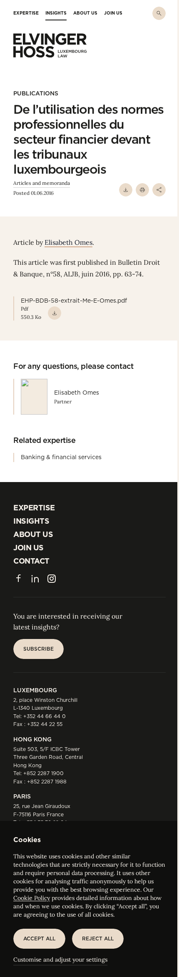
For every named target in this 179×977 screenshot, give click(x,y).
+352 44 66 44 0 (44, 716)
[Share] (159, 189)
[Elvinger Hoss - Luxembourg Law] (50, 45)
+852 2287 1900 (43, 773)
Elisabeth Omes (68, 242)
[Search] (159, 13)
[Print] (142, 189)
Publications (35, 93)
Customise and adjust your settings (60, 959)
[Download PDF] (125, 189)
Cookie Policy (31, 898)
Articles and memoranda (41, 183)
